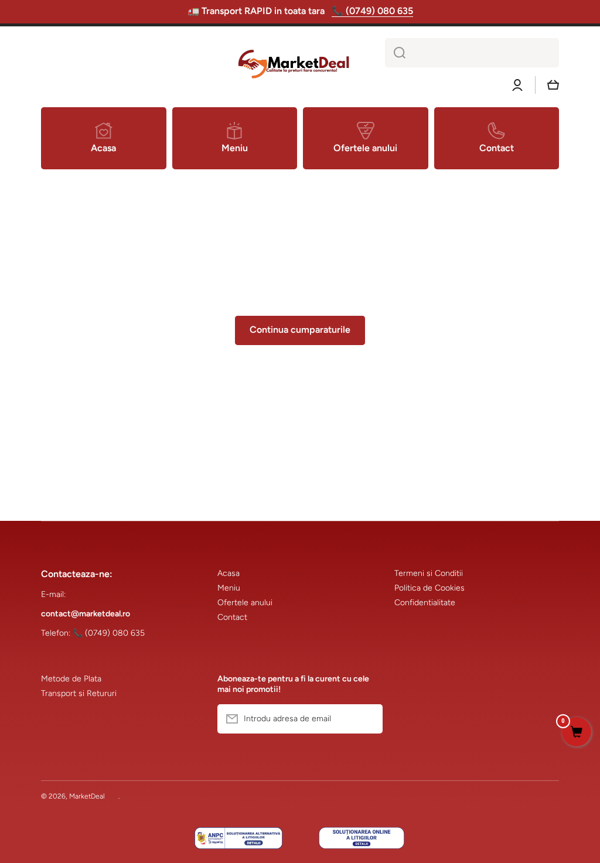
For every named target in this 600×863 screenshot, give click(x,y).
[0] (576, 733)
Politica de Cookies (429, 588)
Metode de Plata (71, 679)
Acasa (228, 573)
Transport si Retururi (79, 693)
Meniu (228, 588)
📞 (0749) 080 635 (372, 10)
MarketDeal (87, 796)
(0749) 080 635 (115, 633)
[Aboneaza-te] (368, 719)
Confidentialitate (424, 603)
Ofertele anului (244, 603)
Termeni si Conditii (428, 573)
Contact (232, 617)
